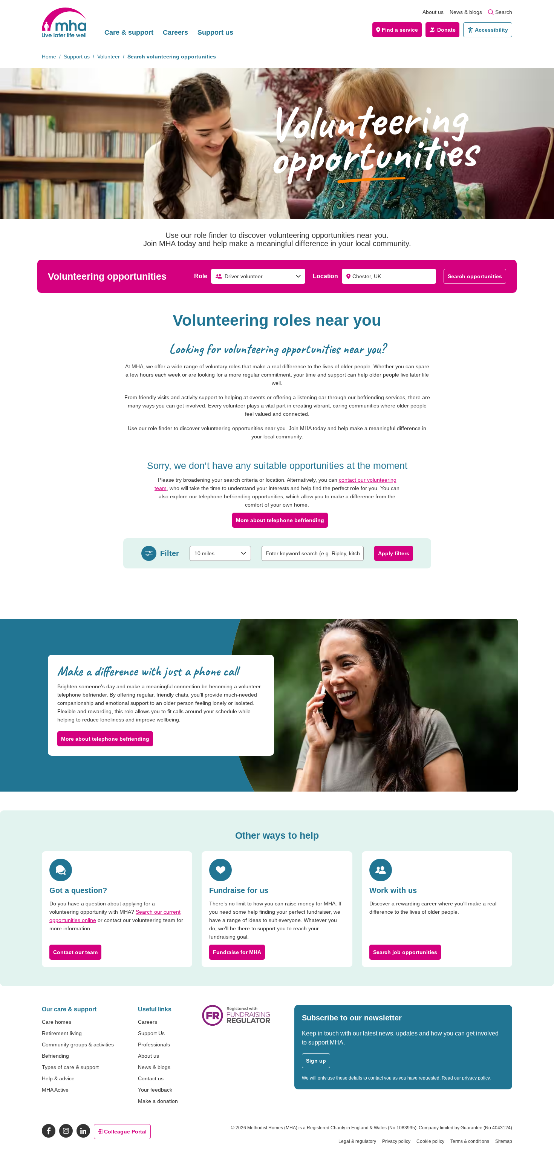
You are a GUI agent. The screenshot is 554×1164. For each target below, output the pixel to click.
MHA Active (55, 1090)
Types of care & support (70, 1067)
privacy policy (476, 1078)
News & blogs (466, 12)
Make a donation (158, 1101)
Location (325, 276)
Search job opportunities (405, 952)
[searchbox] (313, 553)
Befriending (55, 1056)
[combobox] (258, 276)
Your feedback (155, 1090)
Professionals (154, 1044)
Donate (446, 30)
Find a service (400, 30)
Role (200, 276)
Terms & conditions (469, 1141)
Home (49, 57)
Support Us (151, 1033)
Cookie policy (430, 1141)
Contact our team (75, 952)
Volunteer (108, 57)
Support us (215, 32)
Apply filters (393, 553)
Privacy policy (396, 1141)
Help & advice (58, 1078)
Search (503, 12)
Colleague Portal (125, 1132)
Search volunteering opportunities (171, 57)
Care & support (128, 32)
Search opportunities (475, 276)
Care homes (56, 1022)
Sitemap (503, 1141)
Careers (175, 32)
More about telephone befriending (280, 520)
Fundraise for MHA (237, 952)
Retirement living (62, 1033)
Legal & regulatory (357, 1141)
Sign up (316, 1061)
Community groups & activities (78, 1044)
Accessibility (491, 30)
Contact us (151, 1078)
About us (433, 12)
